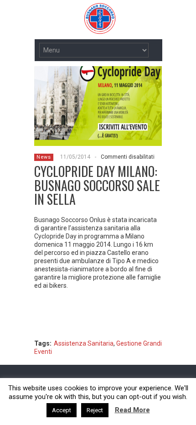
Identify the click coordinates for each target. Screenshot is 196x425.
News (43, 157)
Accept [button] (61, 410)
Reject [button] (95, 410)
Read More (132, 410)
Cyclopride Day (55, 236)
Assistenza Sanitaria (83, 343)
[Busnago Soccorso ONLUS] (75, 29)
